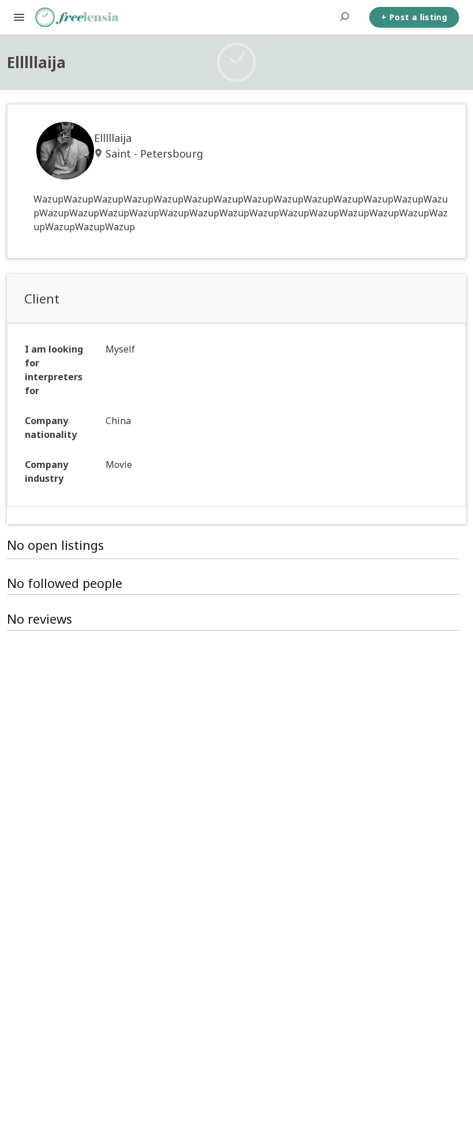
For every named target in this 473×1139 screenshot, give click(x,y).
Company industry (46, 471)
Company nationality (51, 427)
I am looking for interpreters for (54, 370)
